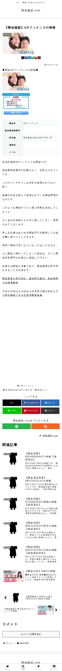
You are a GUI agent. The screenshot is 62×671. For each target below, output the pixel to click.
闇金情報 (10, 386)
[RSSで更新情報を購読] (45, 426)
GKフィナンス (27, 386)
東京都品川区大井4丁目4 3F (19, 390)
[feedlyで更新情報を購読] (16, 426)
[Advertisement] (24, 320)
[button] (39, 57)
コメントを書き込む (31, 634)
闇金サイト (42, 390)
